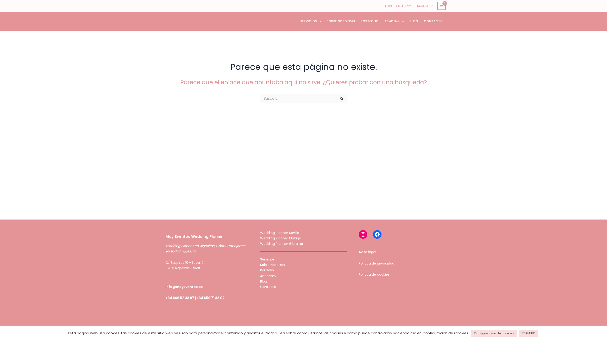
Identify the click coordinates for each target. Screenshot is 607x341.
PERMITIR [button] (528, 333)
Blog (263, 281)
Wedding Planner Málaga (280, 238)
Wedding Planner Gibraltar (281, 243)
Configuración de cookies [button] (494, 333)
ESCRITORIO (424, 6)
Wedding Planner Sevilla (279, 232)
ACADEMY (392, 21)
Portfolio (267, 270)
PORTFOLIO (370, 21)
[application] (319, 21)
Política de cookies (374, 274)
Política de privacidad (376, 263)
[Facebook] (377, 234)
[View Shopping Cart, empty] (441, 6)
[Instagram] (363, 234)
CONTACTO (433, 21)
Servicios (267, 259)
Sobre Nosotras (272, 264)
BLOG (413, 21)
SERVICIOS (308, 21)
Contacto (268, 286)
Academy (268, 276)
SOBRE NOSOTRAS (341, 21)
